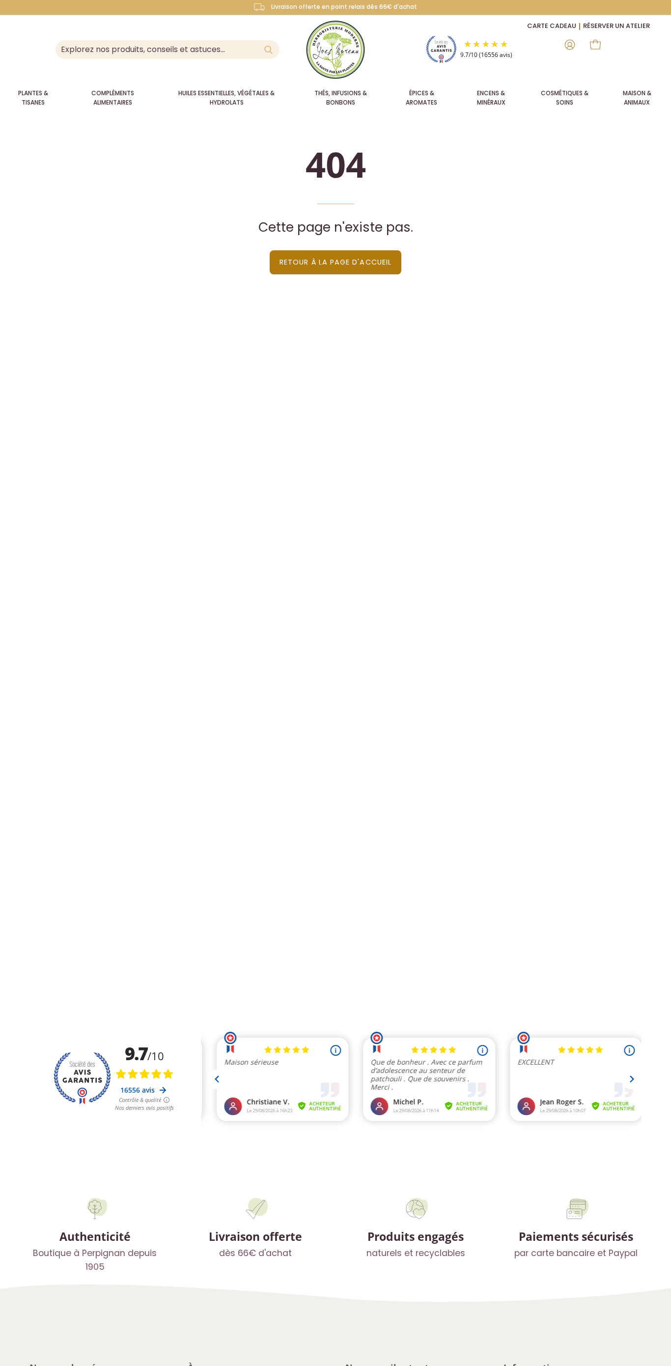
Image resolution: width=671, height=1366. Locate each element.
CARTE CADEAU (551, 25)
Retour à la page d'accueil (335, 262)
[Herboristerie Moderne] (335, 49)
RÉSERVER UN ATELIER (616, 25)
